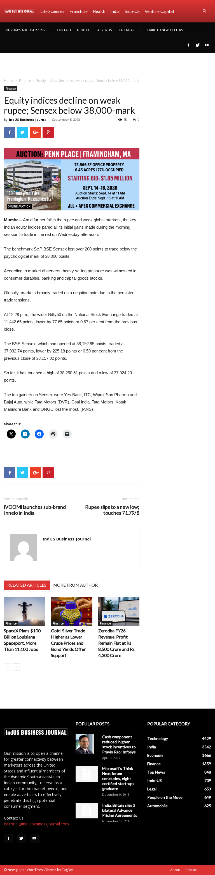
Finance (25, 80)
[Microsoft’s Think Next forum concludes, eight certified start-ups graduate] (87, 774)
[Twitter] (197, 45)
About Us (84, 30)
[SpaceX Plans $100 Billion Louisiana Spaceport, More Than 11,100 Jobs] (24, 611)
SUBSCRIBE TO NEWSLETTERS (161, 30)
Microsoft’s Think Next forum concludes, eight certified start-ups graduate (118, 778)
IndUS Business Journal (28, 119)
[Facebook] (188, 45)
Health (99, 11)
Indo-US (132, 11)
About (175, 869)
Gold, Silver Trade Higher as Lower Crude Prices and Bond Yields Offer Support (68, 643)
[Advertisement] (107, 65)
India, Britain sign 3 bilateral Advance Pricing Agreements (119, 810)
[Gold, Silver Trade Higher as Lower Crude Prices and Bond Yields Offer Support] (71, 611)
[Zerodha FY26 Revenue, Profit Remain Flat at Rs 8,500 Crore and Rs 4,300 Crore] (118, 611)
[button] (204, 11)
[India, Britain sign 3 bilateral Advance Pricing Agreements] (87, 810)
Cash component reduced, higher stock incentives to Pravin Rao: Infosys (119, 744)
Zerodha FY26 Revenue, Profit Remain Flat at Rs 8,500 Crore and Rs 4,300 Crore (116, 643)
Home (9, 80)
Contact (64, 30)
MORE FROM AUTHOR (75, 585)
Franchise (78, 11)
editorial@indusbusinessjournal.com (36, 824)
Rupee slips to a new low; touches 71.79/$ (112, 510)
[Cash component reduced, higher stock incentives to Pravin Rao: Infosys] (87, 744)
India (115, 11)
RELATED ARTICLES (26, 585)
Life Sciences (52, 11)
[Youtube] (207, 45)
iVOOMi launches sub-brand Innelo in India (35, 510)
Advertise (105, 30)
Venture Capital (159, 11)
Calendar (126, 30)
